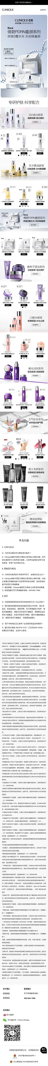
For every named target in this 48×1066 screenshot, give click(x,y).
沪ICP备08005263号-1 (27, 1056)
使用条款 (6, 998)
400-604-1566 (29, 998)
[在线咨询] (43, 1050)
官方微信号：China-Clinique (18, 1020)
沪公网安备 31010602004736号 (25, 1062)
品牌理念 (43, 10)
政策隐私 (6, 993)
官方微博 (10, 1015)
